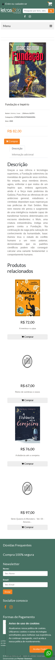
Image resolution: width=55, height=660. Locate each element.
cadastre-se (21, 4)
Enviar (8, 592)
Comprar (13, 141)
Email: (6, 580)
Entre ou (9, 4)
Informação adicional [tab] (23, 154)
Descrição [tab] (17, 148)
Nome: (6, 568)
